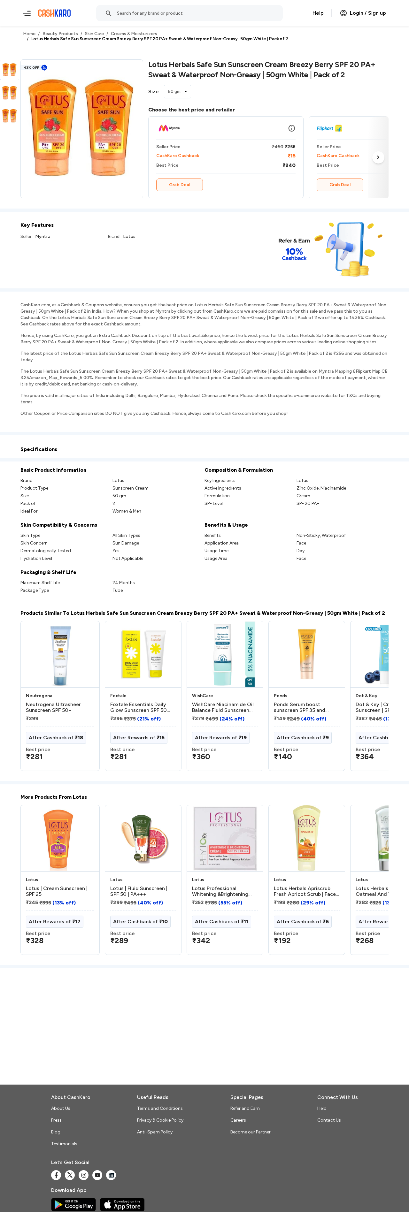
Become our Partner (250, 1132)
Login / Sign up (368, 13)
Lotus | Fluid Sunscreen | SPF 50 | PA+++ (138, 891)
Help (318, 13)
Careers (238, 1120)
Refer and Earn (245, 1108)
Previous (33, 698)
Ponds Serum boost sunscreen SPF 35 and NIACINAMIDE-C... (299, 707)
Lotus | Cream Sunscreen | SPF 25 (57, 891)
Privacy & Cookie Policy (160, 1120)
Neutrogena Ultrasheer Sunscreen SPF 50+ (53, 707)
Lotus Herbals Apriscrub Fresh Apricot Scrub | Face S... (305, 891)
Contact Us (329, 1120)
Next (378, 157)
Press (56, 1120)
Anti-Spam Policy (155, 1132)
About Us (60, 1108)
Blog (55, 1132)
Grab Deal (179, 184)
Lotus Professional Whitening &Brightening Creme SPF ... (220, 891)
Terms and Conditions (160, 1108)
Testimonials (64, 1144)
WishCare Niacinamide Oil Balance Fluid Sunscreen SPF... (223, 707)
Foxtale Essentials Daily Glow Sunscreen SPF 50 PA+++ (138, 707)
